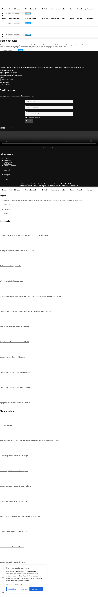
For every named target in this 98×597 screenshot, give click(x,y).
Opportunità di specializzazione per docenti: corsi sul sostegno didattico (25, 311)
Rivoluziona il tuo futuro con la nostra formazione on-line (20, 516)
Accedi (79, 9)
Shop (72, 9)
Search (28, 13)
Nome (26, 99)
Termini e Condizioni (10, 165)
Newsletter (55, 9)
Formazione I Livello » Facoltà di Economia (14, 327)
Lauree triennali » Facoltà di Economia (13, 357)
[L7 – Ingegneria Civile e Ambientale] (4, 275)
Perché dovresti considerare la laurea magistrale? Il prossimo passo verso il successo (29, 440)
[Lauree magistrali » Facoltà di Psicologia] (4, 450)
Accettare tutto (36, 589)
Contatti (6, 159)
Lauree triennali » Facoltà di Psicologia (13, 532)
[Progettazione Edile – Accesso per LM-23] (4, 336)
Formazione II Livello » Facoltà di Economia (15, 387)
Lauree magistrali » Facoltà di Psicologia (14, 456)
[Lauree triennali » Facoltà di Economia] (4, 351)
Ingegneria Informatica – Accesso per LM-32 (15, 403)
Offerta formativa (31, 9)
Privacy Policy (19, 584)
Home (4, 9)
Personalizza (12, 589)
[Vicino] (44, 566)
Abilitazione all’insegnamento (10, 266)
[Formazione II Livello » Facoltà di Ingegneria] (4, 367)
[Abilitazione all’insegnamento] (4, 260)
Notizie (45, 9)
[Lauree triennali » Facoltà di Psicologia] (4, 526)
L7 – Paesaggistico (6, 425)
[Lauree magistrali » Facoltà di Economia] (4, 496)
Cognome (27, 105)
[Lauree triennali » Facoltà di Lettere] (4, 541)
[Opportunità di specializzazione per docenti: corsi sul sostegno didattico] (4, 306)
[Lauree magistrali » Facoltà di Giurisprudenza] (4, 480)
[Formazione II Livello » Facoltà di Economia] (4, 382)
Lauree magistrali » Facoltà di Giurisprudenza (15, 486)
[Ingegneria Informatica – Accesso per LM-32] (4, 397)
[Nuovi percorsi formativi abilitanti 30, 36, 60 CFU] (4, 245)
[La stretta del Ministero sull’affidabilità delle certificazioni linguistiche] (4, 230)
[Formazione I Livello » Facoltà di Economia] (4, 321)
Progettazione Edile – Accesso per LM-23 (14, 342)
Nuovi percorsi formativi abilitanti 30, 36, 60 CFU (17, 251)
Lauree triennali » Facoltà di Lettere (12, 547)
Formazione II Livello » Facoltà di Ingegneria (15, 372)
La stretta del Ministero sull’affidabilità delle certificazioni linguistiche (24, 235)
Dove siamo (7, 160)
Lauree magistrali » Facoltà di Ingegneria (14, 471)
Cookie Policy (10, 584)
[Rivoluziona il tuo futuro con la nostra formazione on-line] (4, 511)
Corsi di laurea (14, 9)
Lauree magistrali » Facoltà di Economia (13, 501)
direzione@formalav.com (7, 79)
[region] (25, 579)
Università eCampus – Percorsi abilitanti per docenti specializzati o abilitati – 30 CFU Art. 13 (31, 296)
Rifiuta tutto (24, 589)
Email (26, 111)
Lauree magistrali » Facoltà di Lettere (13, 562)
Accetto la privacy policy (34, 117)
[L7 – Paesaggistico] (4, 420)
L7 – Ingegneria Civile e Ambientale (12, 281)
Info (63, 9)
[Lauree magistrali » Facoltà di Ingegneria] (4, 465)
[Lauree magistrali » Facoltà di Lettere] (4, 556)
